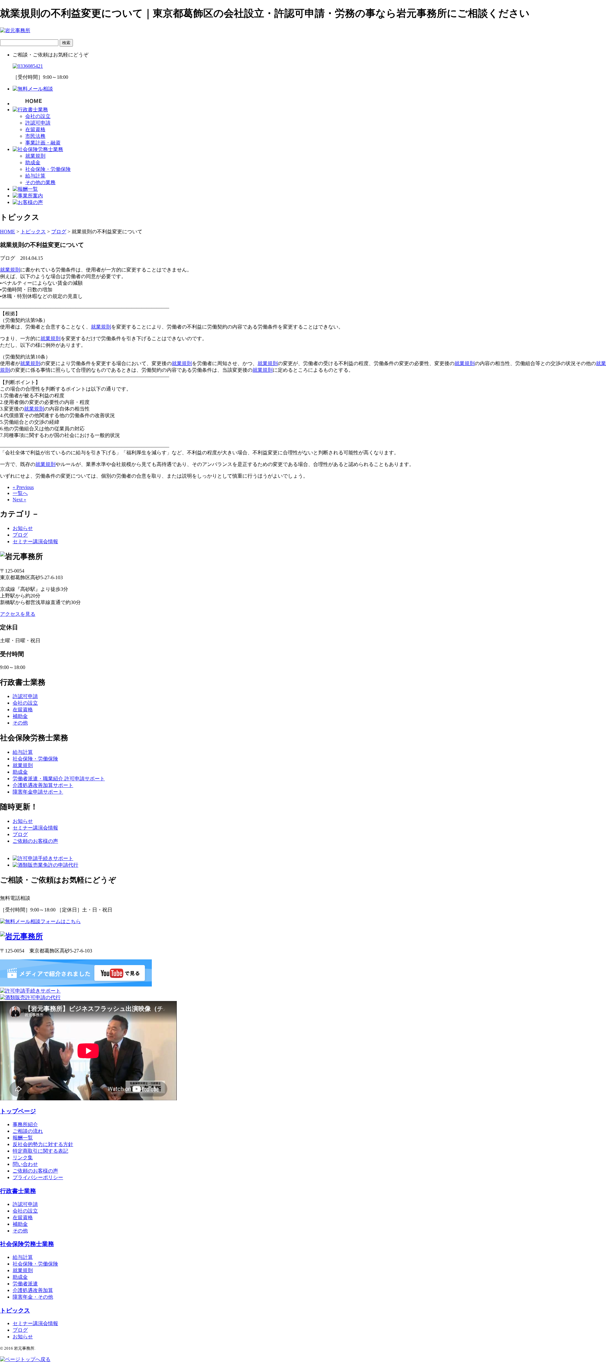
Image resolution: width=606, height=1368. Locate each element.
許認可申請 (37, 122)
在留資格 (35, 129)
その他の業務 (40, 182)
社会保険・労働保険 (48, 169)
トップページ (18, 1111)
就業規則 (35, 156)
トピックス (15, 1310)
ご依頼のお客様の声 (35, 841)
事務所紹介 (25, 1124)
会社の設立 (37, 116)
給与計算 (35, 175)
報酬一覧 (23, 1137)
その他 (20, 722)
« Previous (23, 487)
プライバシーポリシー (38, 1177)
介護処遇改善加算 (33, 1290)
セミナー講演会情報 (35, 541)
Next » (19, 499)
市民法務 (35, 136)
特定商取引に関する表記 (40, 1151)
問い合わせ (25, 1164)
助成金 (32, 162)
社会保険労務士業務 (27, 1244)
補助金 (20, 716)
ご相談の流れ (28, 1131)
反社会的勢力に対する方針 (43, 1144)
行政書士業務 (18, 1191)
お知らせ (23, 528)
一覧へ (20, 493)
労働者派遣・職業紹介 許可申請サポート (59, 778)
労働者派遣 (25, 1283)
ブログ (20, 535)
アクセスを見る (17, 614)
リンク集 (23, 1157)
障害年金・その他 (33, 1297)
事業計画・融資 (43, 142)
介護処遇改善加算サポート (43, 785)
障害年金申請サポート (38, 792)
